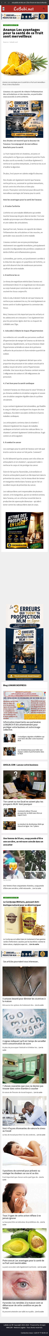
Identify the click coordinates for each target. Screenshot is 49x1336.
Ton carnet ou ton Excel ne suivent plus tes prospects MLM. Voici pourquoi (23, 803)
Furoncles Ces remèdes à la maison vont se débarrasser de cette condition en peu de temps (23, 1305)
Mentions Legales (19, 1327)
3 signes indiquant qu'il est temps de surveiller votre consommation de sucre (24, 1042)
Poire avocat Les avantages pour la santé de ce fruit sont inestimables (23, 1261)
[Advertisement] (24, 578)
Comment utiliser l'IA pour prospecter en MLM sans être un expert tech (30, 813)
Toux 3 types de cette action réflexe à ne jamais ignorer (22, 1217)
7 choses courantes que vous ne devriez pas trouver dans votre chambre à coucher (23, 1087)
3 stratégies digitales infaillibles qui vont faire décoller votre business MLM (31, 738)
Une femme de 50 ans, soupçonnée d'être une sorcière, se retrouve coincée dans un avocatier (23, 841)
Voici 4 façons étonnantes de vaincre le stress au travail (24, 1129)
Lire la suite (39, 1005)
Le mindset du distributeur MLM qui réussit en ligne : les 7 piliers (31, 825)
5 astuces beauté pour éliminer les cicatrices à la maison (24, 1000)
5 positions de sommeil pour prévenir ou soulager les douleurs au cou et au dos (21, 1172)
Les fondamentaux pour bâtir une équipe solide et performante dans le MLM (31, 752)
